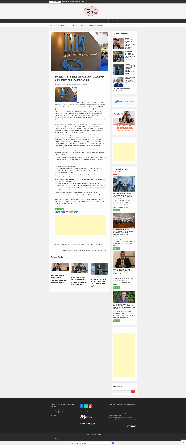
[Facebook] (130, 2)
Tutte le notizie (84, 21)
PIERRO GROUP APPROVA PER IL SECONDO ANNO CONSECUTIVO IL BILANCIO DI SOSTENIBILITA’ (130, 55)
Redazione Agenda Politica (74, 84)
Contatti (121, 21)
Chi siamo (74, 21)
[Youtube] (135, 2)
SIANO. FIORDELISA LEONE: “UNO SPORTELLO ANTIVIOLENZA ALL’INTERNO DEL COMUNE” (77, 244)
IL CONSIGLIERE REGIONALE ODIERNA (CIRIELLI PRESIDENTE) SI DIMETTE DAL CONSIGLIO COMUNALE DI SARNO (124, 306)
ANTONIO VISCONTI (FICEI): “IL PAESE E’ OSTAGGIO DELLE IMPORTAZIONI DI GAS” (130, 69)
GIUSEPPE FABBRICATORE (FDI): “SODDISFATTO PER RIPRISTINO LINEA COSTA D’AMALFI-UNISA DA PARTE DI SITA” (122, 196)
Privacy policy (53, 415)
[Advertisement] (80, 225)
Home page (65, 21)
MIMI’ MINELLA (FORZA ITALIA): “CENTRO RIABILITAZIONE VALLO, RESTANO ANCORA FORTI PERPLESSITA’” (122, 271)
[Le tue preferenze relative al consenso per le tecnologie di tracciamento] (183, 442)
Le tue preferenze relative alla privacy (99, 443)
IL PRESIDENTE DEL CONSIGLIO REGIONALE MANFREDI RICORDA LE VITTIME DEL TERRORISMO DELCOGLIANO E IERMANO (123, 232)
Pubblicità (113, 21)
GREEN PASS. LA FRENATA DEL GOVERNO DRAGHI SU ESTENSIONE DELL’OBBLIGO (84, 250)
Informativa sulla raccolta (79, 443)
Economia (104, 21)
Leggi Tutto (116, 210)
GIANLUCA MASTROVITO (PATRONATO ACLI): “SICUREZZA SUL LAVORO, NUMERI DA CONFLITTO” (130, 43)
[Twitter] (132, 2)
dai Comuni (95, 21)
